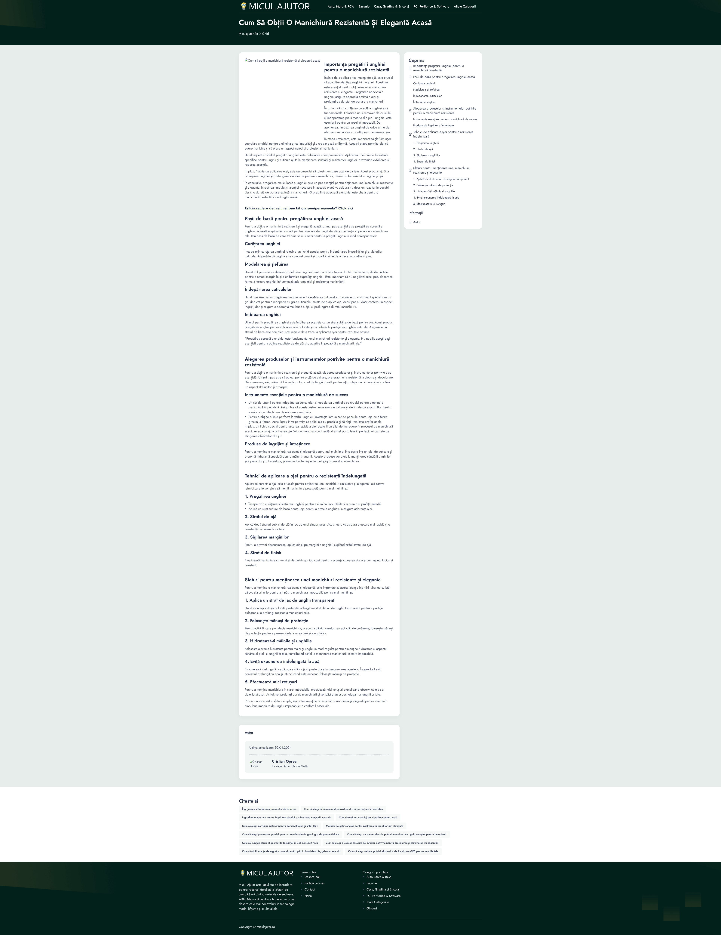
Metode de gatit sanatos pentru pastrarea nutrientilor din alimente (364, 826)
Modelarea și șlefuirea (426, 90)
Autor (417, 222)
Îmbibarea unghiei (424, 102)
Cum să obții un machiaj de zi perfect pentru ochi (368, 817)
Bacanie (364, 6)
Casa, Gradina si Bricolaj (383, 889)
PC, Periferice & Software (431, 6)
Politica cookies (315, 883)
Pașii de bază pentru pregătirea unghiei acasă (444, 77)
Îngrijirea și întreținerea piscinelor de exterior (269, 809)
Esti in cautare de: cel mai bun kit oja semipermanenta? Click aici (299, 208)
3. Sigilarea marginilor (426, 155)
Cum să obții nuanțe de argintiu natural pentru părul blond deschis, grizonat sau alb (291, 851)
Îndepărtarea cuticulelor (427, 96)
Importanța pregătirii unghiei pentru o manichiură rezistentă (438, 68)
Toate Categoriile (378, 902)
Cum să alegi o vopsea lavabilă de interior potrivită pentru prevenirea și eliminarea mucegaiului (382, 843)
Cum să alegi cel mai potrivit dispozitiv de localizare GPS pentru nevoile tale (393, 851)
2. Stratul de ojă (423, 149)
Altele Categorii (465, 6)
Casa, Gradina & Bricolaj (391, 6)
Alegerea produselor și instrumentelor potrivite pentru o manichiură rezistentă (444, 110)
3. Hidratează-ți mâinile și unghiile (434, 191)
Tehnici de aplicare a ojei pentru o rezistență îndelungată (443, 134)
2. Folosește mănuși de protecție (433, 185)
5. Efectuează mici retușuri (429, 204)
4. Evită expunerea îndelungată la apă (436, 198)
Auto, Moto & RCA (341, 6)
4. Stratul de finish (424, 162)
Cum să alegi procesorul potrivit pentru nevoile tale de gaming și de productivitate (290, 834)
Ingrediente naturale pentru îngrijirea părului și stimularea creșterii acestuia (286, 817)
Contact (310, 889)
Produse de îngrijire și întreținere (433, 126)
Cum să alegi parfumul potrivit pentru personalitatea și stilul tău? (280, 826)
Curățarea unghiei (424, 83)
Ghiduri (372, 908)
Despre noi (312, 877)
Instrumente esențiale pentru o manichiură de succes (445, 119)
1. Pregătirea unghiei (426, 143)
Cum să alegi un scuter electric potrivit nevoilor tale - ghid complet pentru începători (396, 834)
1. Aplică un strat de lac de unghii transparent (441, 179)
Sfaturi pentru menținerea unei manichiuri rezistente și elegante (441, 170)
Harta (308, 896)
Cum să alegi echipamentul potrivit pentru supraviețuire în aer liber (343, 809)
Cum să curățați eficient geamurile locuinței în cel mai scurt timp (280, 843)
